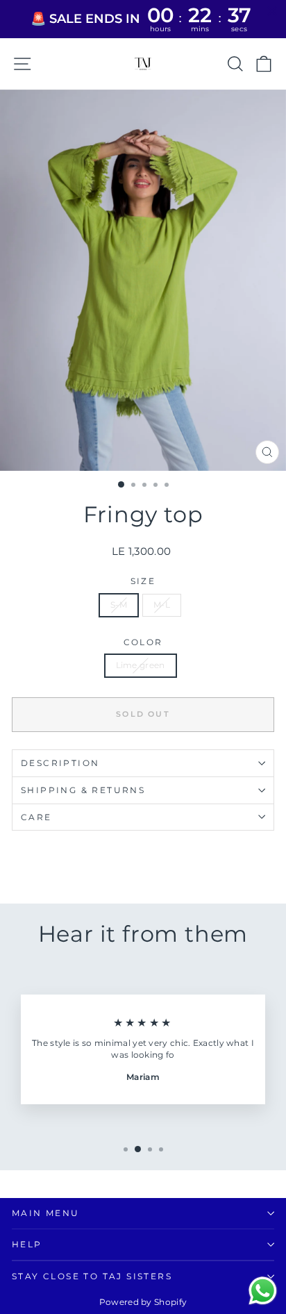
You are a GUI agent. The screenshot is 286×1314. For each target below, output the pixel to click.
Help (27, 1244)
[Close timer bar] (272, 11)
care (36, 817)
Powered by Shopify (143, 1302)
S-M (118, 604)
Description (60, 763)
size (143, 581)
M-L (161, 604)
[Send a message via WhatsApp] (262, 1290)
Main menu (46, 1213)
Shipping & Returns (83, 790)
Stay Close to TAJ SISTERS (92, 1276)
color (143, 642)
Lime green (140, 665)
